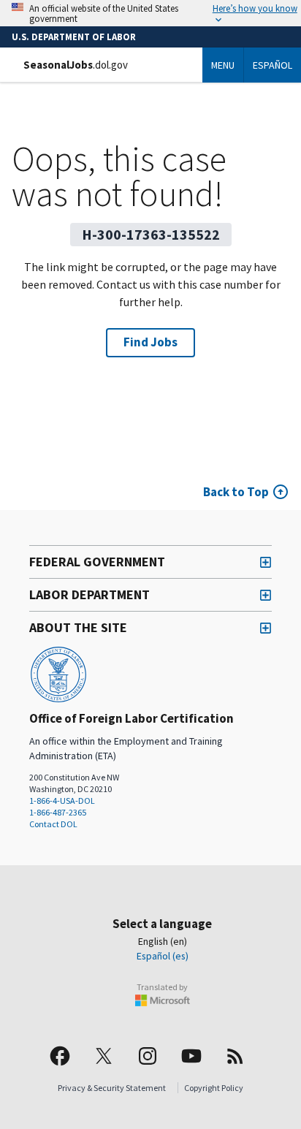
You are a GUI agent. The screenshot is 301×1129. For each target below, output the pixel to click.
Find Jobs (150, 342)
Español (272, 65)
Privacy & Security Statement (112, 1087)
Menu (223, 65)
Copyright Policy (213, 1087)
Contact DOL (53, 823)
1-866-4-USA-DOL (62, 800)
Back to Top (236, 492)
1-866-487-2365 (57, 812)
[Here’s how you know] (150, 13)
